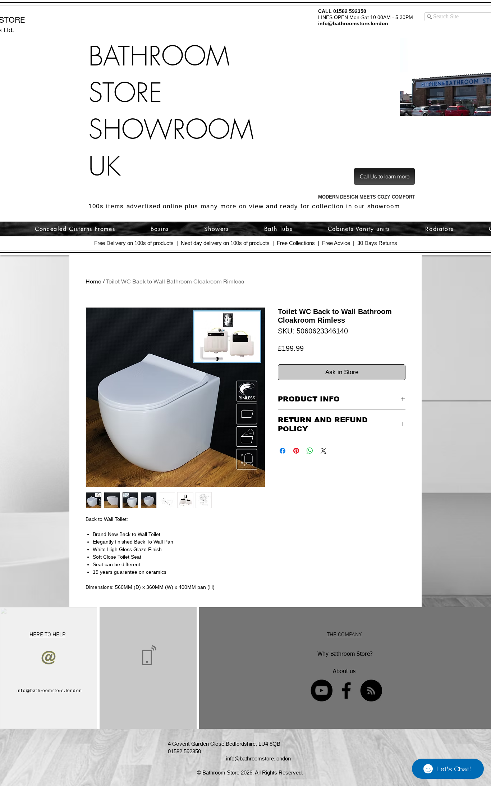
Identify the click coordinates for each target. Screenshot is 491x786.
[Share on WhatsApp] (310, 450)
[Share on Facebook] (282, 450)
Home (93, 281)
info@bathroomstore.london (353, 23)
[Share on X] (323, 450)
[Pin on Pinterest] (296, 450)
